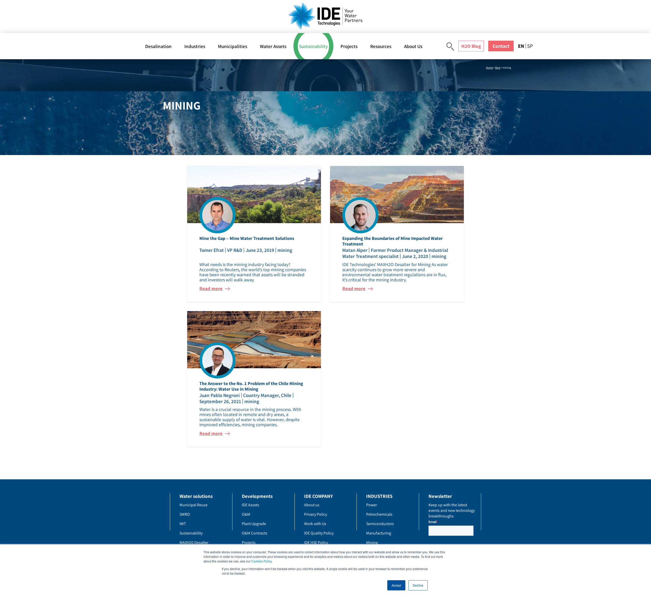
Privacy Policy (315, 514)
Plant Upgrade (254, 523)
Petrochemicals (379, 514)
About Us (413, 46)
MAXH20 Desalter (194, 542)
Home (489, 67)
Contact (501, 46)
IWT (183, 523)
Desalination (158, 46)
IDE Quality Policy (319, 533)
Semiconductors (380, 523)
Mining (372, 542)
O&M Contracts (254, 533)
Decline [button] (418, 585)
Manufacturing (378, 533)
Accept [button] (396, 585)
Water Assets (273, 46)
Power (371, 505)
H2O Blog (471, 46)
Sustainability (313, 46)
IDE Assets (250, 505)
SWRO (185, 514)
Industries (194, 46)
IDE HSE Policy (316, 542)
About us (311, 505)
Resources (380, 46)
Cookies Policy (261, 561)
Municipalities (232, 46)
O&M (246, 514)
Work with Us (315, 523)
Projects (349, 46)
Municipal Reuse (194, 505)
